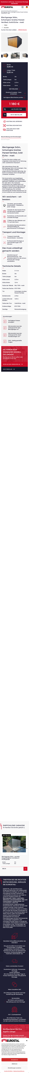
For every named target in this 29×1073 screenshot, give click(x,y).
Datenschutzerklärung (18, 1071)
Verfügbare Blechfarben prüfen (13, 97)
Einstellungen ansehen (14, 1068)
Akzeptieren (14, 1059)
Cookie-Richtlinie (8, 1071)
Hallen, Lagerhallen (18, 898)
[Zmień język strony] (27, 7)
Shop (8, 10)
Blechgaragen (13, 10)
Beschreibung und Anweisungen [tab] (11, 136)
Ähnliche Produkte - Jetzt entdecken (13, 93)
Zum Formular (7, 369)
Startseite (3, 10)
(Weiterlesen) (22, 30)
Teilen (5, 25)
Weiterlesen (13, 89)
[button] (27, 1040)
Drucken (6, 27)
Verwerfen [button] (14, 3)
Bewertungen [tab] (5, 139)
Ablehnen (14, 1064)
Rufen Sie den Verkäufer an (11, 364)
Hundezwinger (16, 901)
